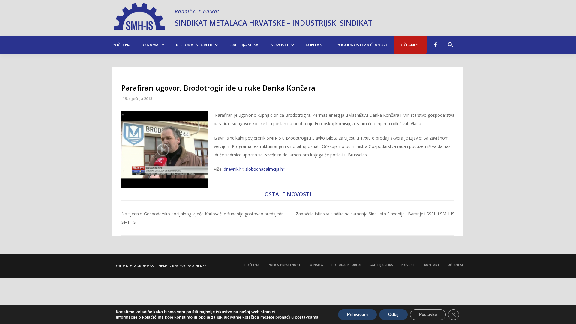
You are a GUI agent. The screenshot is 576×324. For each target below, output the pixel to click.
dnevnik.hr (233, 169)
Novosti (279, 44)
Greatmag (178, 266)
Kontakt (315, 44)
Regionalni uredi (194, 44)
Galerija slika (244, 44)
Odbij (393, 314)
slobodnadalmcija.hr (264, 169)
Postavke (428, 314)
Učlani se (410, 44)
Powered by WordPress (133, 266)
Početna (121, 44)
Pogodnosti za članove (362, 44)
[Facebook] (436, 45)
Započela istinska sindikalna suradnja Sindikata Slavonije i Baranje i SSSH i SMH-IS (375, 214)
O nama (151, 44)
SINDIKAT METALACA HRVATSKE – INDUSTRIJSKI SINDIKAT (274, 23)
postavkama (307, 317)
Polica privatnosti (285, 265)
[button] (451, 42)
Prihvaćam (357, 314)
